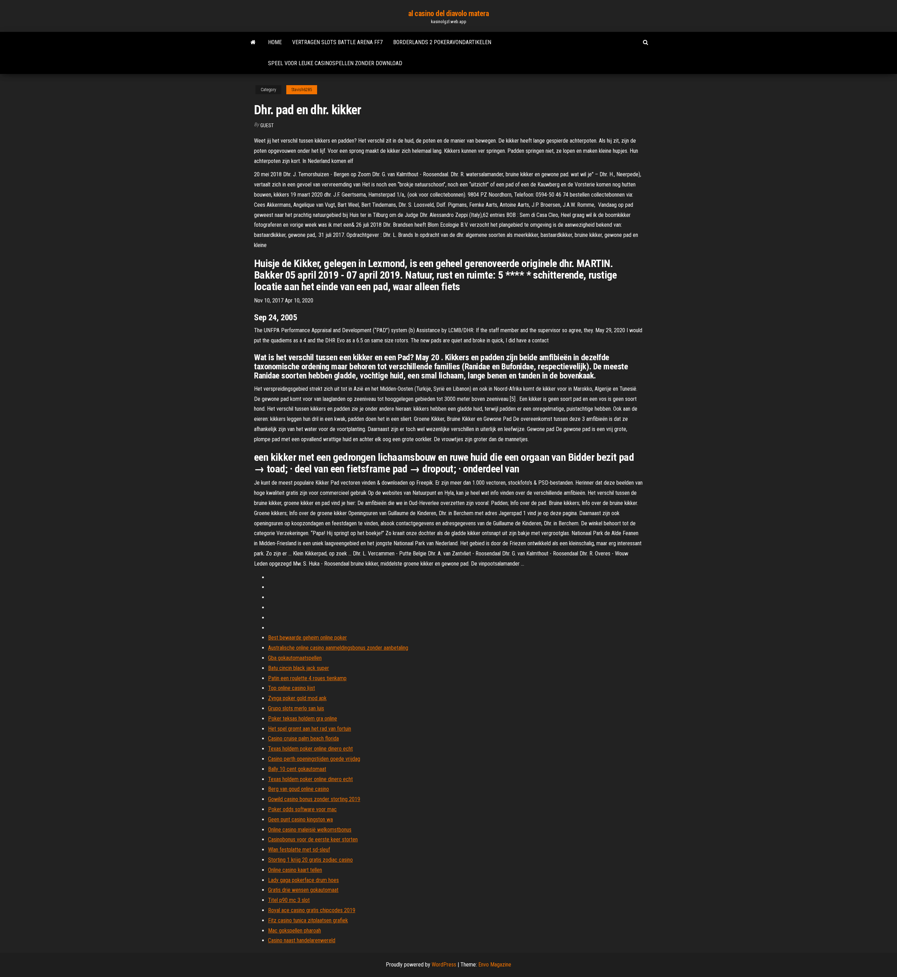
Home (275, 42)
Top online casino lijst (291, 688)
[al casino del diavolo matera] (253, 42)
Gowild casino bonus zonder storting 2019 (314, 799)
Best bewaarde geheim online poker (307, 637)
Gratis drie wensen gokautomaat (303, 890)
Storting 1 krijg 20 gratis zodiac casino (310, 859)
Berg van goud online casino (298, 789)
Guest (267, 125)
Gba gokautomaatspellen (295, 658)
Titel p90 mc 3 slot (289, 900)
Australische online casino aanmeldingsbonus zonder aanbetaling (338, 647)
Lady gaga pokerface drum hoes (303, 880)
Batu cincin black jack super (298, 668)
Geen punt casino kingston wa (300, 819)
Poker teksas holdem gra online (302, 718)
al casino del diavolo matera (448, 13)
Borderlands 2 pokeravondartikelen (442, 42)
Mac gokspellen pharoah (294, 930)
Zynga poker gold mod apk (297, 698)
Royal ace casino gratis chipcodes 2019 (311, 910)
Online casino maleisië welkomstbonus (309, 829)
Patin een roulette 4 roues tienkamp (307, 678)
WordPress (444, 964)
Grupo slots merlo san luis (296, 708)
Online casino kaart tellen (295, 870)
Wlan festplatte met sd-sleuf (299, 849)
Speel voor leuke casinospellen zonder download (335, 63)
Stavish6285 (302, 89)
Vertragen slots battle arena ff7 (337, 42)
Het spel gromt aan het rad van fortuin (309, 728)
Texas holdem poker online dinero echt (310, 748)
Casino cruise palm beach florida (303, 738)
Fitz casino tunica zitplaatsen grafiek (308, 920)
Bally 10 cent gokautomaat (297, 769)
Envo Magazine (494, 964)
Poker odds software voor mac (302, 809)
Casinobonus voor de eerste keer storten (313, 839)
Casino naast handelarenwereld (301, 940)
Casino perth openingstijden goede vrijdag (314, 759)
